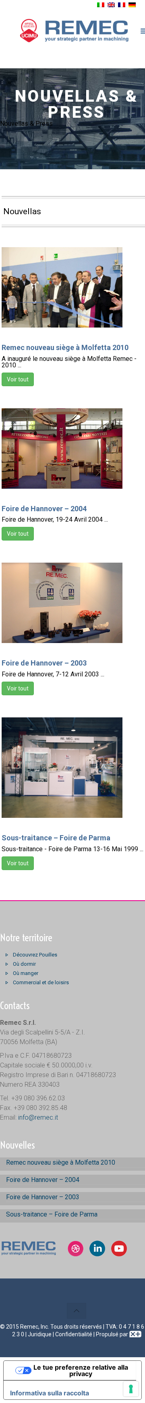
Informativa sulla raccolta (49, 1393)
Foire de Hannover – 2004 (44, 508)
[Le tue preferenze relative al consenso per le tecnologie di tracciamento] (131, 1389)
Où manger (25, 973)
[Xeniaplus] (135, 1334)
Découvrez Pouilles (35, 955)
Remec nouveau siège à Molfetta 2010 (65, 347)
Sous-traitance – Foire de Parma (56, 838)
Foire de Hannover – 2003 (44, 663)
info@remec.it (38, 1117)
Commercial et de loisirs (41, 982)
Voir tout (18, 379)
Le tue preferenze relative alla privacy (80, 1370)
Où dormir (24, 964)
